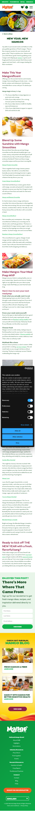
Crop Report (16, 768)
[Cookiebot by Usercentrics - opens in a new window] (25, 368)
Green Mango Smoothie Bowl (11, 181)
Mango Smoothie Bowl (9, 215)
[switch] (30, 406)
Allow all (17, 431)
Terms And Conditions (13, 805)
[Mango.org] (17, 729)
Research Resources (17, 762)
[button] (17, 798)
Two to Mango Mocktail (9, 497)
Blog (16, 780)
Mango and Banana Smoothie (11, 197)
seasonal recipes (27, 557)
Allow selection (17, 437)
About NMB (16, 740)
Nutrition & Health (16, 765)
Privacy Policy (24, 805)
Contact (16, 778)
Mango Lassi (6, 478)
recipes (20, 58)
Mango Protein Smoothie (9, 165)
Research (29, 1)
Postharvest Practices (16, 771)
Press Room (16, 752)
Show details (25, 425)
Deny (17, 443)
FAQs (16, 783)
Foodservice (14, 1)
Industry (5, 1)
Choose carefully (25, 334)
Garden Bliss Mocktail (8, 460)
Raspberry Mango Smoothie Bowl (12, 234)
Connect (17, 775)
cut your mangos (21, 347)
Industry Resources (16, 750)
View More (17, 709)
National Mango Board (16, 737)
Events (16, 758)
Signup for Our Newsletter (17, 790)
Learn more (8, 669)
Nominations (17, 746)
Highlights (17, 743)
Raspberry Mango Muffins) (21, 319)
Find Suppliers (16, 755)
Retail (22, 1)
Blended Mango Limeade (9, 519)
